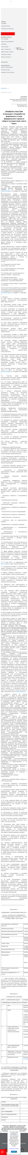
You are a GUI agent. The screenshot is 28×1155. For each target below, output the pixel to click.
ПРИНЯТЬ (14, 1151)
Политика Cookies (14, 1148)
